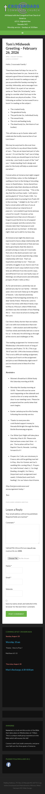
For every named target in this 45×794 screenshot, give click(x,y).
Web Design (27, 788)
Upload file (21, 549)
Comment (10, 522)
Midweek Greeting (21, 502)
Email (8, 577)
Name (9, 566)
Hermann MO (18, 788)
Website (9, 589)
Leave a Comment (12, 59)
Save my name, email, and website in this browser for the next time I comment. (21, 605)
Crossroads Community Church (22, 8)
